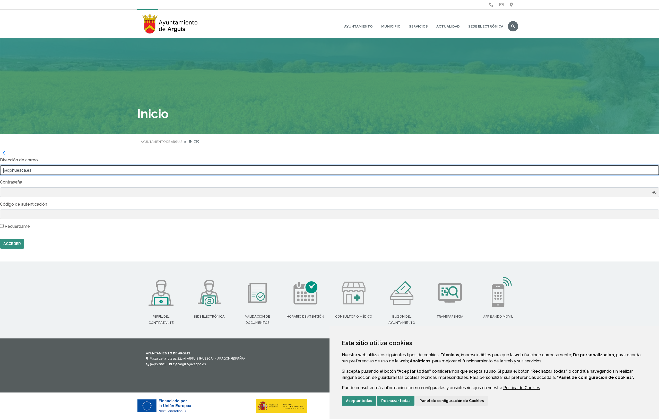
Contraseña (11, 182)
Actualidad (448, 26)
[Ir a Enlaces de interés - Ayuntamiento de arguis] (491, 4)
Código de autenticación (23, 204)
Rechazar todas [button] (395, 401)
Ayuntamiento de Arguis (161, 142)
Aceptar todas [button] (359, 401)
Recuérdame (17, 226)
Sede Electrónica (485, 26)
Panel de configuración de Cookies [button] (452, 401)
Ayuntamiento (358, 26)
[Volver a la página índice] (4, 153)
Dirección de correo (19, 160)
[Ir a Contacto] (501, 4)
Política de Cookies (521, 387)
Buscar (513, 26)
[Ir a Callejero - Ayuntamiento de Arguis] (511, 4)
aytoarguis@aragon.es (189, 364)
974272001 (157, 364)
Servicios (418, 26)
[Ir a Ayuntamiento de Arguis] (170, 23)
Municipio (391, 26)
